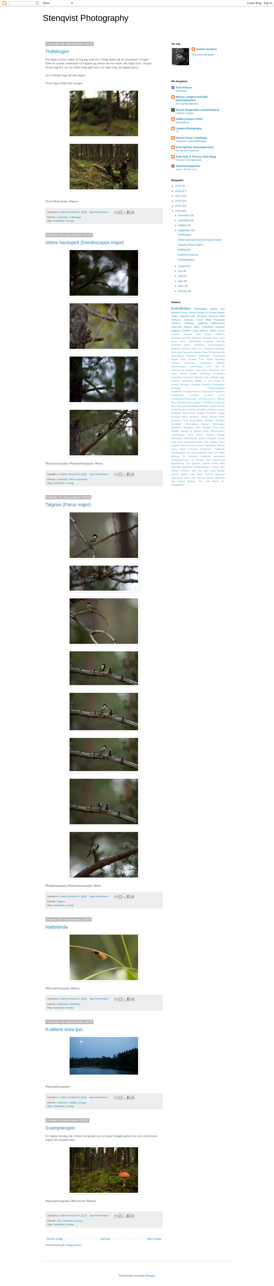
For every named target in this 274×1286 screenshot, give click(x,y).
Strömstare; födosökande (184, 438)
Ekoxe (205, 352)
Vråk (210, 452)
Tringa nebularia (189, 449)
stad (192, 474)
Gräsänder (214, 370)
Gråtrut (183, 373)
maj (180, 275)
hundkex (186, 330)
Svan (173, 442)
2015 (178, 206)
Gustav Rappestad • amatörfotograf (197, 109)
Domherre (176, 348)
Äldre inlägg (154, 1238)
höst (59, 1221)
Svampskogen (60, 1128)
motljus (215, 467)
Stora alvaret (195, 435)
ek (192, 460)
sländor (175, 474)
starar (200, 474)
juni (180, 271)
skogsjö (82, 1102)
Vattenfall (184, 316)
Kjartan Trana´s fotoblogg (191, 137)
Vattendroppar (178, 452)
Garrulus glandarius (183, 363)
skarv (206, 470)
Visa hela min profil (203, 54)
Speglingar (188, 427)
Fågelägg (220, 359)
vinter (193, 478)
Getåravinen (206, 363)
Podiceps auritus (216, 409)
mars (181, 286)
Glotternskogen (178, 366)
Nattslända (56, 927)
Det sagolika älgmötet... (188, 103)
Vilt (188, 452)
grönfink (196, 463)
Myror (174, 402)
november (184, 220)
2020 (178, 185)
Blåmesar (197, 338)
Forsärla (192, 359)
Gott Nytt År (216, 366)
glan (188, 463)
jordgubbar (187, 467)
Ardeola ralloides (181, 334)
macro (213, 308)
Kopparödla (207, 391)
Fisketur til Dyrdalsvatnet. (189, 160)
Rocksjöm (211, 413)
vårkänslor (220, 478)
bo (184, 456)
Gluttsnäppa (197, 366)
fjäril (208, 460)
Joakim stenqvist (206, 49)
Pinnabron (202, 409)
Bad (199, 334)
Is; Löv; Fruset (212, 381)
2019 (178, 191)
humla (215, 463)
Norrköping (182, 406)
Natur (174, 406)
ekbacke (200, 460)
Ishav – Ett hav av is (186, 169)
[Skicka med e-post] (116, 212)
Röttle (222, 417)
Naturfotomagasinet (188, 166)
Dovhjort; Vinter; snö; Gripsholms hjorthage (203, 348)
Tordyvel (221, 445)
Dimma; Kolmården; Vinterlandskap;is (204, 345)
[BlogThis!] (120, 212)
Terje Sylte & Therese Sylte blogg (196, 156)
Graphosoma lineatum (182, 370)
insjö (192, 316)
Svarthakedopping (193, 442)
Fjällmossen (204, 356)
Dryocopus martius (192, 352)
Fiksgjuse (191, 356)
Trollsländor (207, 327)
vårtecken (202, 316)
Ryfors (185, 417)
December (176, 345)
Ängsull (181, 481)
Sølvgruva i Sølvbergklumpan (191, 141)
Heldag (198, 381)
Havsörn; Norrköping (182, 381)
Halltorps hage (217, 377)
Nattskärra (208, 402)
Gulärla (193, 373)
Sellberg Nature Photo (189, 119)
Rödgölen (194, 417)
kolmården (62, 217)
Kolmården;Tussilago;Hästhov (186, 391)
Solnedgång (191, 424)
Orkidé (213, 406)
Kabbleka (206, 384)
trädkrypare (176, 478)
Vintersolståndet (199, 452)
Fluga (183, 359)
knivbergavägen (202, 467)
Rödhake (189, 323)
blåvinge (175, 456)
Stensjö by (186, 431)
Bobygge (207, 338)
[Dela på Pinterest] (132, 212)
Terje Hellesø (184, 87)
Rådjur (174, 316)
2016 (178, 200)
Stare (222, 427)
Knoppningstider (216, 388)
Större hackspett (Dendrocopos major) (84, 242)
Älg (172, 481)
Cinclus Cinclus (188, 312)
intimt (222, 463)
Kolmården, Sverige (64, 221)
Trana (174, 449)
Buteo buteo (178, 341)
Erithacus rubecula (182, 320)
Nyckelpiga (194, 406)
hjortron (206, 463)
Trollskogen (57, 51)
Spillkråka (203, 323)
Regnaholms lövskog (194, 413)
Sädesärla (176, 327)
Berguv (208, 334)
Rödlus (204, 417)
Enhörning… (182, 91)
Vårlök (222, 452)
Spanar (205, 424)
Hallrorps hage (201, 377)
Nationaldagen (195, 402)
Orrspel (213, 312)
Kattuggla (176, 388)
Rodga (221, 413)
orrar (194, 470)
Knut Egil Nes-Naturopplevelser (195, 147)
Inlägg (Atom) (73, 1245)
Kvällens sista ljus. (64, 1029)
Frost (201, 359)
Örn (223, 481)
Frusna (209, 359)
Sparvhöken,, (183, 122)
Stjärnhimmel (218, 323)
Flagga (174, 359)
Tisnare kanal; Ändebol (192, 445)
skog (213, 470)
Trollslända (219, 449)
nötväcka (185, 470)
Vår (215, 452)
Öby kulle (204, 481)
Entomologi (214, 352)
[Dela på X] (124, 212)
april (181, 281)
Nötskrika (204, 406)
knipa (195, 330)
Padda (174, 409)
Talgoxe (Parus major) (68, 504)
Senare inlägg (54, 1238)
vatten (186, 478)
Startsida (105, 1238)
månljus (73, 1102)
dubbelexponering (180, 460)
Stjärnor (198, 431)
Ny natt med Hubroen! (187, 150)
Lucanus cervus (214, 395)
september (184, 230)
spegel (184, 474)
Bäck (222, 316)
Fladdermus (219, 356)
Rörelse (213, 417)
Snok (185, 420)
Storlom (210, 435)
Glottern (221, 363)
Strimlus (221, 435)
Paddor (221, 312)
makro (212, 330)
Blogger (150, 1275)
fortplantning (218, 460)
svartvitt (209, 474)
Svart (180, 442)
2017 (178, 196)
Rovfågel (175, 417)
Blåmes (175, 312)
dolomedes (219, 456)
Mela (208, 320)
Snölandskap (196, 420)
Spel (198, 427)
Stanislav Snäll (210, 427)
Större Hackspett (78, 479)
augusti (182, 266)
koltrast (204, 330)
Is (207, 312)
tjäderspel (220, 474)
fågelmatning (177, 463)
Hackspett (188, 377)
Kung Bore (219, 391)
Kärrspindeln (177, 395)
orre (200, 470)
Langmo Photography (189, 128)
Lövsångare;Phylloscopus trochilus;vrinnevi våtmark (198, 399)
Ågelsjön (191, 481)
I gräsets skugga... (185, 113)
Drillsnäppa (176, 352)
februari (183, 291)
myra (222, 467)
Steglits (175, 431)
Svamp (78, 1221)
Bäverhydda (195, 341)
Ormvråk (221, 406)
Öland (215, 481)
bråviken (193, 456)
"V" (177, 131)
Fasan (199, 320)
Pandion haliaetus (188, 409)
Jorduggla (196, 384)
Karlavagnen (218, 384)
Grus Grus (201, 370)
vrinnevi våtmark (205, 478)
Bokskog (213, 316)
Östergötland (177, 485)
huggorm (175, 330)
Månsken (182, 402)
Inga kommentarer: (99, 212)
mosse (221, 330)
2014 (178, 210)
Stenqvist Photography (85, 18)
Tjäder (196, 327)
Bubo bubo (219, 338)
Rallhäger (176, 413)
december (184, 215)
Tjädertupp (210, 445)
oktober (183, 225)
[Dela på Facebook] (128, 212)
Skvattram (176, 420)
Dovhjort (201, 312)
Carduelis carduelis (214, 341)
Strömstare (200, 308)
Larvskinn (194, 395)
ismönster (176, 467)
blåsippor (220, 327)
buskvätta (205, 456)
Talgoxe (61, 901)
